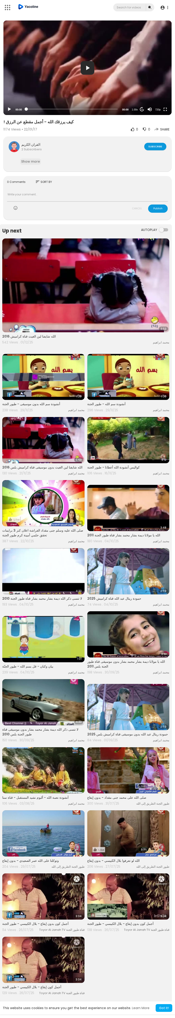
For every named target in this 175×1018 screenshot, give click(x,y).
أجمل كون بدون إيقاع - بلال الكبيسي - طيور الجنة (35, 923)
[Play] (9, 109)
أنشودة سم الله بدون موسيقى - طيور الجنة (31, 404)
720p (158, 109)
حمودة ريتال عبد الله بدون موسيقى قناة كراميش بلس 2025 (127, 734)
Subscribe (155, 146)
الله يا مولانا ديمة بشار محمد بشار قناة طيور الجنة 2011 (123, 535)
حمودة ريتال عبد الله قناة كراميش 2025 (114, 598)
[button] (164, 8)
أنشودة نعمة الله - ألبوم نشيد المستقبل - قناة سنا (35, 797)
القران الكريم (30, 144)
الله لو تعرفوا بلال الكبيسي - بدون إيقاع (113, 860)
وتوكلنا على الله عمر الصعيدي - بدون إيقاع (30, 860)
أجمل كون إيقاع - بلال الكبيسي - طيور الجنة (31, 987)
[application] (87, 67)
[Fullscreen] (165, 109)
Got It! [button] (164, 1008)
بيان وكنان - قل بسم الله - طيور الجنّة (27, 666)
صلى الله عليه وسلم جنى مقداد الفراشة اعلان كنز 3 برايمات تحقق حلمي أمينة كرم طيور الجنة (42, 532)
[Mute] (149, 109)
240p (156, 98)
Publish (157, 208)
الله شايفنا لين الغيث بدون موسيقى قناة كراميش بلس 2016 (42, 467)
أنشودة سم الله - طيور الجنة (106, 404)
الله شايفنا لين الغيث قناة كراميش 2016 (29, 336)
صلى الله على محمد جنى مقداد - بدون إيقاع (116, 797)
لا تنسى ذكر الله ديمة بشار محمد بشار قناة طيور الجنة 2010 (42, 598)
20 (142, 109)
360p (156, 91)
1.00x (135, 109)
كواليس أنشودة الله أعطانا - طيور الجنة (113, 467)
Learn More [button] (140, 1008)
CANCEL (137, 208)
